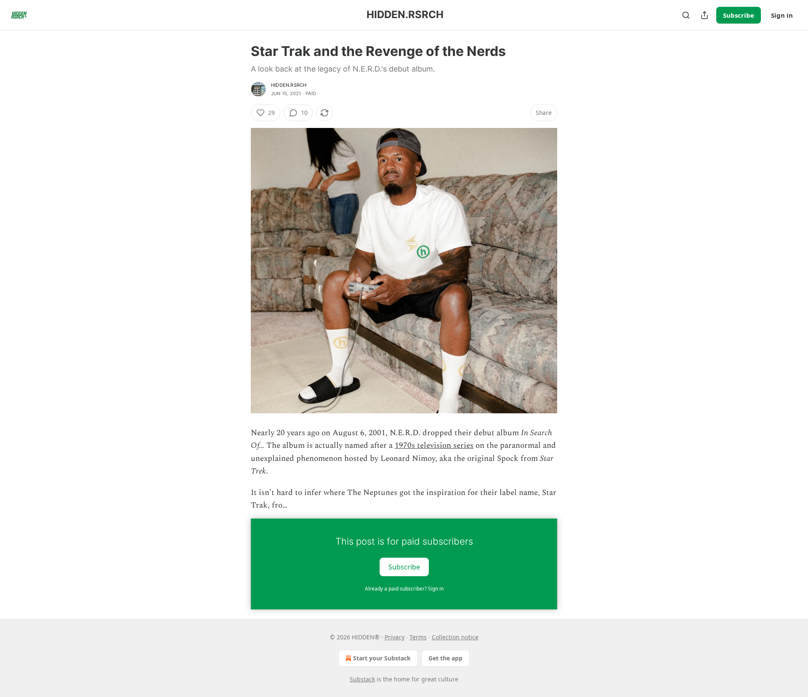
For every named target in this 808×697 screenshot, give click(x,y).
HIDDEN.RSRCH (288, 85)
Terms (418, 637)
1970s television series (434, 445)
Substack (362, 679)
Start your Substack (382, 658)
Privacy (394, 637)
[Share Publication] (704, 15)
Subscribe (738, 15)
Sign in (782, 15)
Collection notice (455, 637)
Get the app (445, 658)
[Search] (686, 15)
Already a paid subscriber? (404, 588)
